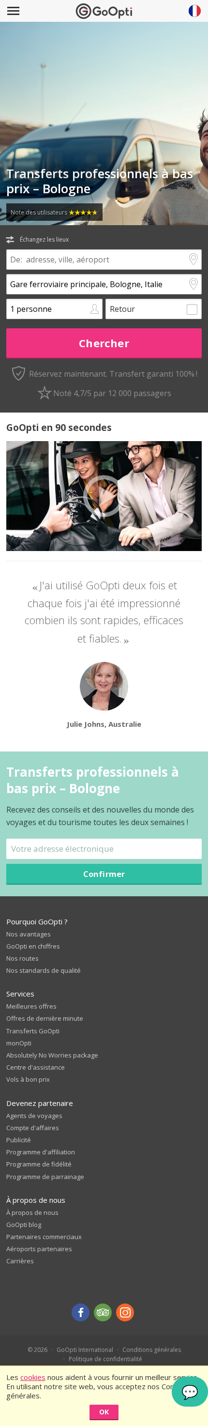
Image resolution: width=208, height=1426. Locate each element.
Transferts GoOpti (32, 1031)
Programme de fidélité (39, 1164)
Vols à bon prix (28, 1079)
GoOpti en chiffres (33, 946)
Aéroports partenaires (39, 1248)
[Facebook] (80, 1312)
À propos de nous (32, 1212)
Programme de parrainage (45, 1176)
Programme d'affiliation (40, 1152)
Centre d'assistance (35, 1067)
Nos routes (22, 958)
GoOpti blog (23, 1224)
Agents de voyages (34, 1115)
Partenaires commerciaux (44, 1236)
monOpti (18, 1043)
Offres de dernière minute (44, 1018)
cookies (32, 1377)
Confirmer (104, 873)
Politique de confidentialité (105, 1359)
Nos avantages (28, 934)
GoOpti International (85, 1350)
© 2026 (37, 1350)
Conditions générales (151, 1350)
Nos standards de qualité (43, 970)
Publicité (18, 1139)
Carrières (20, 1261)
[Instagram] (125, 1312)
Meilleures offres (31, 1006)
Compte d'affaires (32, 1127)
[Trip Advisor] (103, 1312)
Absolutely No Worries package (52, 1055)
